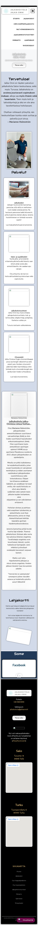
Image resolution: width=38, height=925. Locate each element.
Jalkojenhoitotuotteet (24, 35)
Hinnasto (17, 40)
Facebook (19, 665)
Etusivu (16, 19)
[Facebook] (33, 11)
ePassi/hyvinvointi (19, 741)
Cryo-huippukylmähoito (24, 24)
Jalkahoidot (28, 19)
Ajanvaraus (29, 40)
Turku (19, 805)
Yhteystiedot (28, 46)
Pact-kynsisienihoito (25, 29)
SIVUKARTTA (19, 866)
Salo (19, 751)
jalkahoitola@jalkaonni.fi (19, 709)
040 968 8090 (19, 702)
